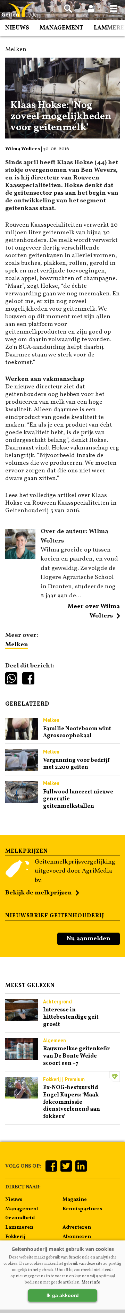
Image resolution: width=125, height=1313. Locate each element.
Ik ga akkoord (63, 1295)
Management (61, 28)
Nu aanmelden (88, 938)
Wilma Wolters (22, 149)
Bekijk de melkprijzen (38, 893)
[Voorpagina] (21, 10)
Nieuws (17, 28)
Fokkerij (15, 1236)
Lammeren (19, 1227)
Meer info (91, 1282)
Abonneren (76, 1236)
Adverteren (76, 1227)
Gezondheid (20, 1217)
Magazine (74, 1199)
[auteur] (20, 557)
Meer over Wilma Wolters (94, 611)
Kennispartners (82, 1208)
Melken (16, 644)
